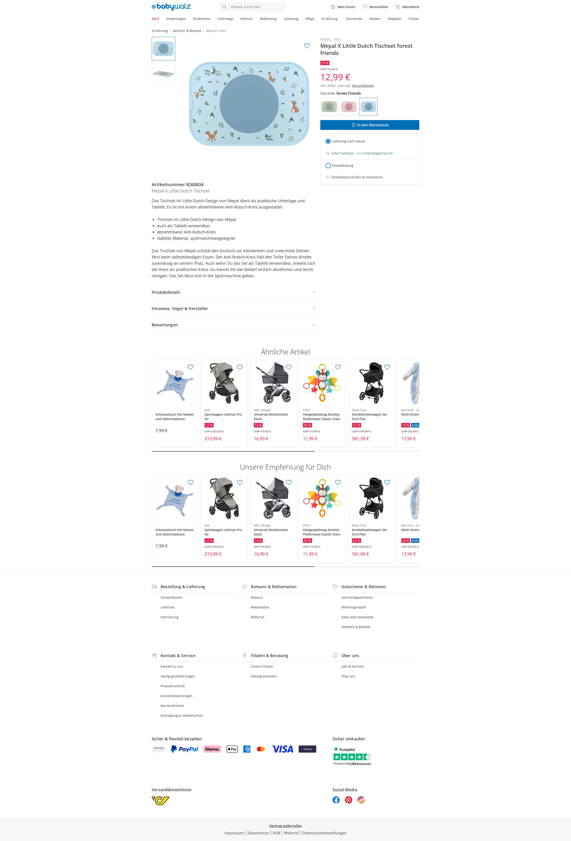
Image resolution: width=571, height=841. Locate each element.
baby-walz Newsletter (357, 617)
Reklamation (260, 607)
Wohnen (246, 19)
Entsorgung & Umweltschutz (182, 715)
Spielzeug (291, 19)
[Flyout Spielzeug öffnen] (300, 19)
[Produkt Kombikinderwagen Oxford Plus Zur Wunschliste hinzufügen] (387, 367)
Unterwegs (225, 19)
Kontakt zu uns (172, 666)
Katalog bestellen (264, 676)
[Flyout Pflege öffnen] (316, 19)
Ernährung (330, 19)
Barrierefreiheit (172, 706)
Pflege (310, 19)
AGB (276, 833)
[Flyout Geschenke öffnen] (364, 19)
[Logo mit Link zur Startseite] (171, 6)
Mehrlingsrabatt (353, 607)
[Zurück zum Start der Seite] (565, 809)
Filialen (414, 19)
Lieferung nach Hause (348, 141)
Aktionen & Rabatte (355, 627)
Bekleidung (268, 19)
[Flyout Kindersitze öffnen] (212, 19)
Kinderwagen (176, 19)
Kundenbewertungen (176, 696)
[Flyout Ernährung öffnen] (339, 19)
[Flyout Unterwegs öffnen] (235, 19)
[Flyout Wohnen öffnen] (255, 19)
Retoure (257, 597)
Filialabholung (342, 165)
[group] (249, 104)
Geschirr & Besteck (187, 31)
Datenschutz (258, 833)
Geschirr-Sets (216, 31)
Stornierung (169, 617)
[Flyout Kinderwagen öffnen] (188, 19)
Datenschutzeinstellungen (324, 833)
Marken (375, 19)
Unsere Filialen (262, 666)
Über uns (348, 676)
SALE (155, 19)
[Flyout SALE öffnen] (161, 19)
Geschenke (354, 19)
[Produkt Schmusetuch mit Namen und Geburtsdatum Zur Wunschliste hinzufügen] (190, 367)
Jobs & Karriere (352, 666)
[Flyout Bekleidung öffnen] (278, 19)
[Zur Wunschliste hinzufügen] (306, 46)
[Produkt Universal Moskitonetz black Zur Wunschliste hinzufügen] (288, 367)
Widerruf (257, 617)
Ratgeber (394, 19)
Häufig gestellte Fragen (178, 676)
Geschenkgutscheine (356, 597)
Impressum (234, 833)
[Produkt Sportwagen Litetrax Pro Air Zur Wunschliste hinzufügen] (239, 367)
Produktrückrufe (173, 686)
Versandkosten (172, 597)
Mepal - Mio (330, 39)
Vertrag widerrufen (285, 825)
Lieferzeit (167, 607)
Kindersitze (201, 19)
